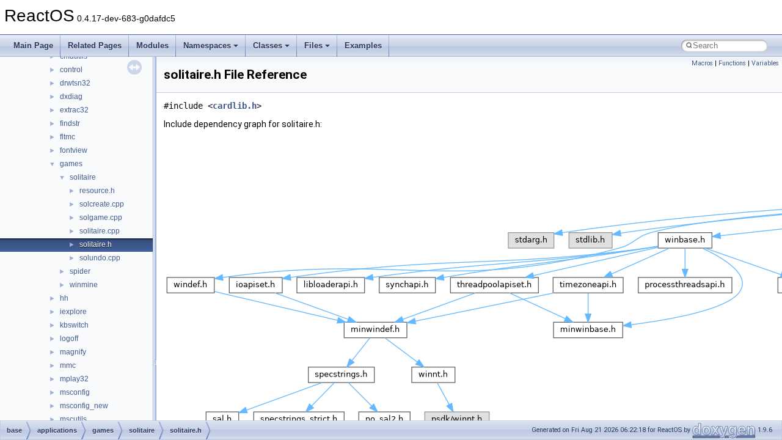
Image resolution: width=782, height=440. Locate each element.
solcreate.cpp (101, 204)
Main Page (33, 45)
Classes (267, 45)
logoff (69, 338)
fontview (73, 150)
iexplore (73, 311)
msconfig (75, 392)
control (71, 69)
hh (64, 298)
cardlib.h (235, 106)
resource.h (97, 190)
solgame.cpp (100, 217)
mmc (68, 365)
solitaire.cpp (99, 231)
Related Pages (95, 45)
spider (80, 271)
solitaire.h (95, 244)
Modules (152, 45)
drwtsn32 (75, 83)
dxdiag (71, 96)
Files (313, 45)
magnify (73, 352)
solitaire (83, 177)
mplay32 (74, 379)
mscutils (73, 419)
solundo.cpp (99, 258)
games (71, 164)
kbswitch (74, 325)
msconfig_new (84, 406)
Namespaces (207, 45)
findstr (70, 123)
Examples (363, 45)
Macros (702, 63)
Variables (765, 63)
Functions (732, 63)
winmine (84, 284)
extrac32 (74, 110)
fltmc (67, 137)
